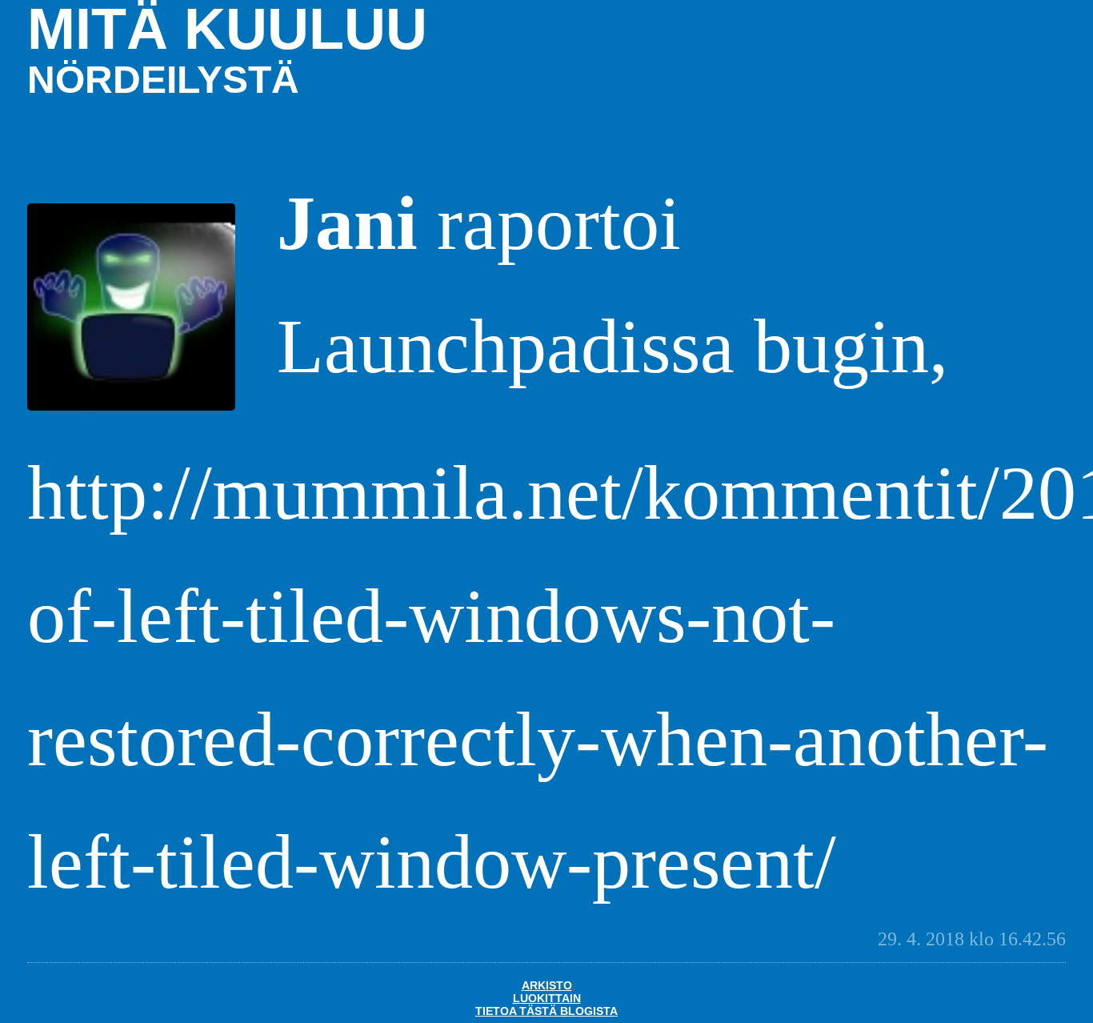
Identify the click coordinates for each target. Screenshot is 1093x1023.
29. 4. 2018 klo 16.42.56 (972, 939)
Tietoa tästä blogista (546, 1011)
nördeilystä (163, 79)
